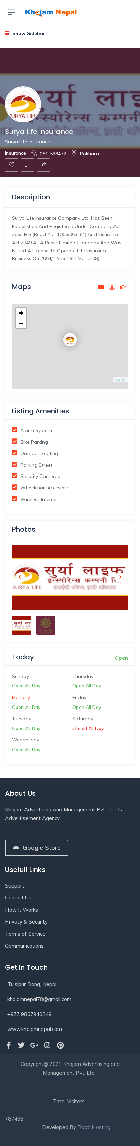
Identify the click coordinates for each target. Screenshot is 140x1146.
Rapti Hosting (93, 1127)
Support (14, 885)
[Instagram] (47, 1045)
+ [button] (21, 313)
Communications (24, 946)
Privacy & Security (26, 921)
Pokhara (89, 153)
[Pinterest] (60, 1045)
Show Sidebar (28, 33)
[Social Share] (43, 165)
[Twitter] (21, 1045)
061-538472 (53, 153)
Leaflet (120, 379)
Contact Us (18, 897)
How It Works (21, 910)
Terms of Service (25, 934)
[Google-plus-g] (34, 1045)
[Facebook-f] (8, 1045)
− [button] (21, 323)
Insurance (15, 153)
